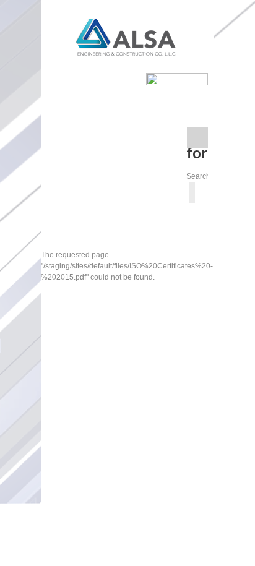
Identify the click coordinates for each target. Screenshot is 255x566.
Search (198, 176)
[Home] (127, 36)
